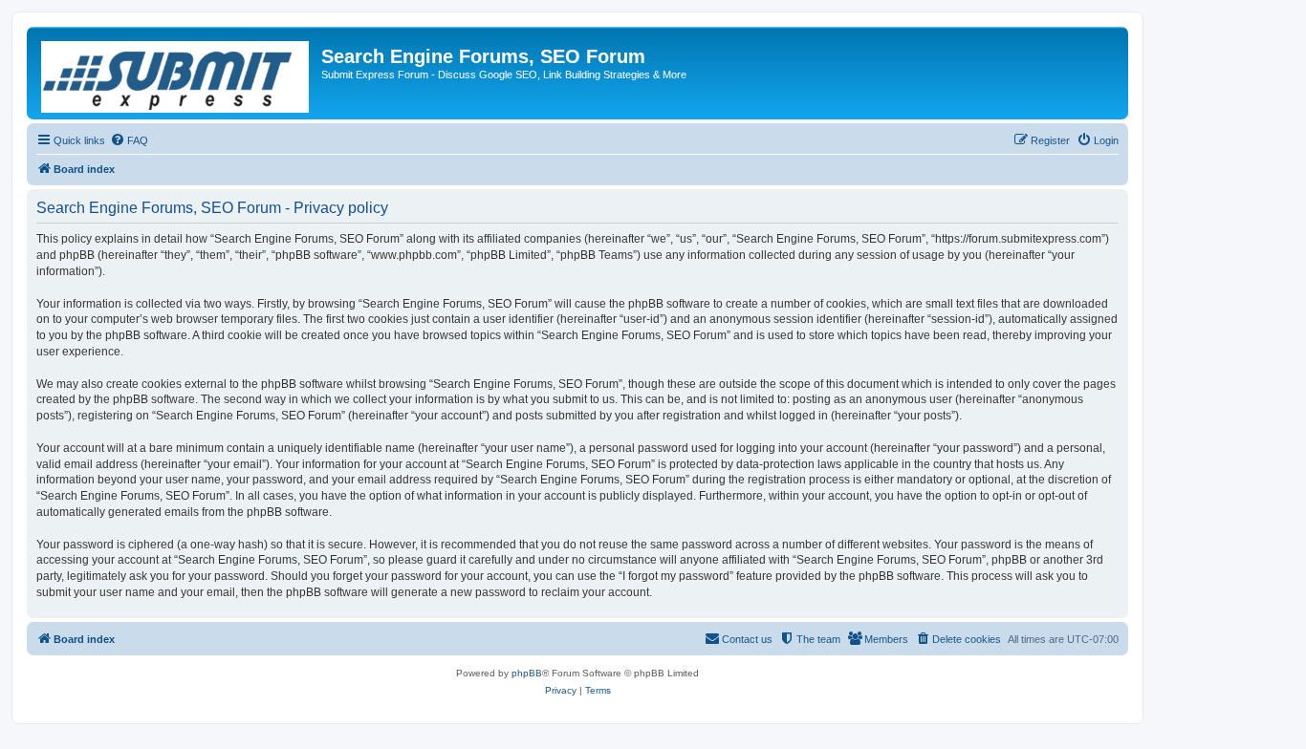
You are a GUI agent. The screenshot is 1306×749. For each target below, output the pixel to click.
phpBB (527, 673)
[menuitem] (129, 140)
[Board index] (176, 73)
